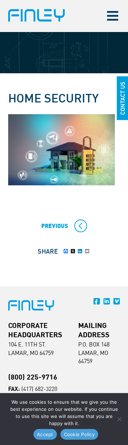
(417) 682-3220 (39, 388)
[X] (72, 251)
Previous (54, 225)
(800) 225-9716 (32, 376)
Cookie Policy (79, 434)
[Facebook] (65, 251)
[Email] (87, 251)
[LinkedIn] (80, 251)
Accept (45, 434)
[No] (119, 419)
